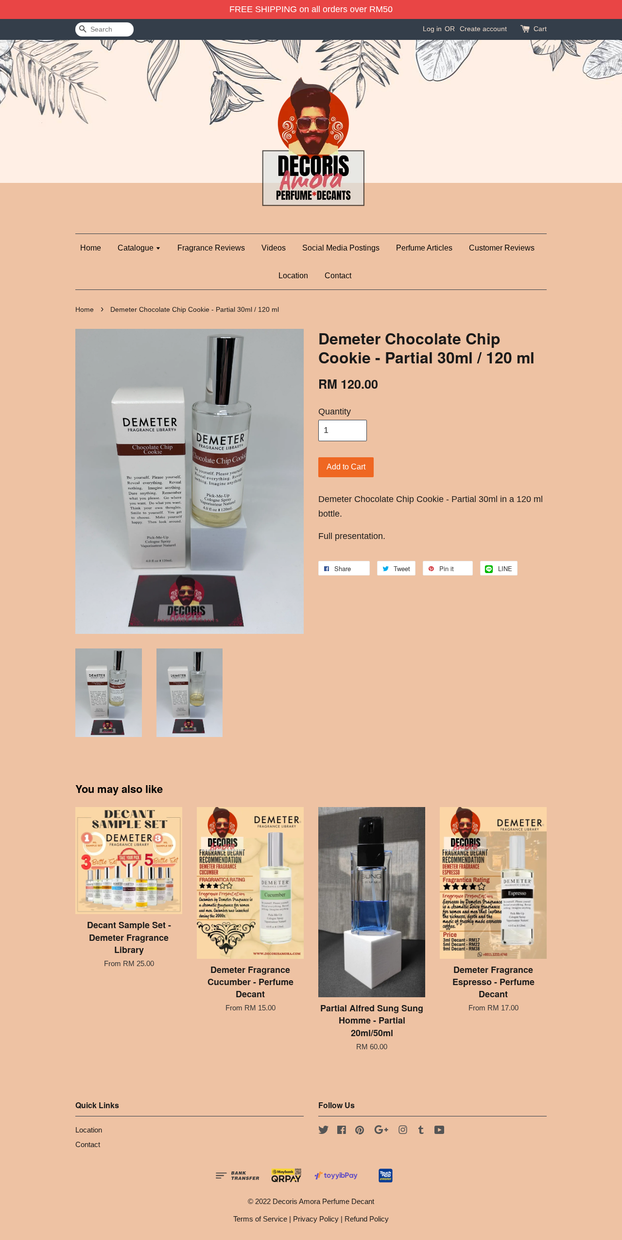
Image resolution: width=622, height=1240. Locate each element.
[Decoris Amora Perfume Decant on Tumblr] (421, 1131)
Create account (483, 29)
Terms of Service (260, 1219)
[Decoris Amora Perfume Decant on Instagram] (402, 1131)
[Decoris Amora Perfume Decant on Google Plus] (381, 1131)
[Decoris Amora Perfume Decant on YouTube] (439, 1131)
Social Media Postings (341, 248)
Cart (540, 29)
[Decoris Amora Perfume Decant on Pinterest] (359, 1131)
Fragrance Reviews (211, 248)
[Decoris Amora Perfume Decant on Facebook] (341, 1131)
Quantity (334, 411)
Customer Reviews (502, 248)
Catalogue (137, 248)
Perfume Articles (424, 248)
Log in (432, 29)
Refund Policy (367, 1219)
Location (293, 275)
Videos (273, 248)
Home (90, 248)
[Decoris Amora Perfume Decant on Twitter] (323, 1131)
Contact (338, 275)
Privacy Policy (316, 1219)
